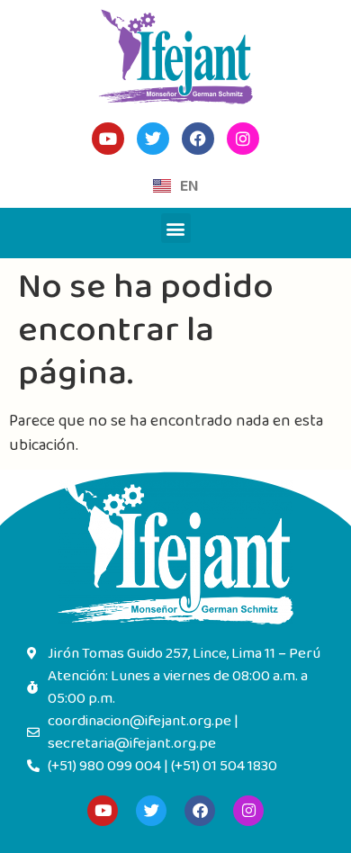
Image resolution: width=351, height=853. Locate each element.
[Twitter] (151, 810)
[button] (176, 228)
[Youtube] (102, 810)
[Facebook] (199, 810)
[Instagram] (248, 810)
